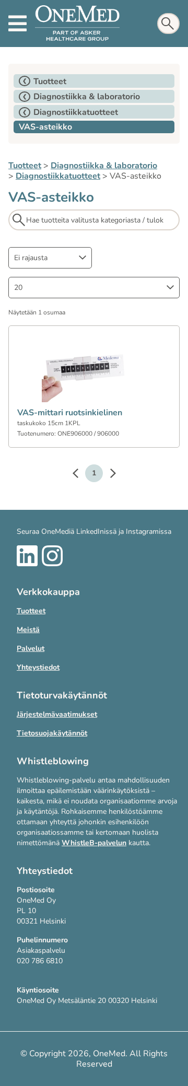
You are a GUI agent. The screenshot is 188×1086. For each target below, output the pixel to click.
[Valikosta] (17, 23)
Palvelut (30, 648)
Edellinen (80, 475)
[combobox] (50, 257)
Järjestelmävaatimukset (57, 714)
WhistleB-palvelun (94, 843)
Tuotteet (24, 165)
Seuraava (107, 475)
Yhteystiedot (38, 667)
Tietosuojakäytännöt (52, 733)
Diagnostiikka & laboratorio (104, 165)
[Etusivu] (77, 23)
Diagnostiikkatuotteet (58, 176)
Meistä (28, 630)
